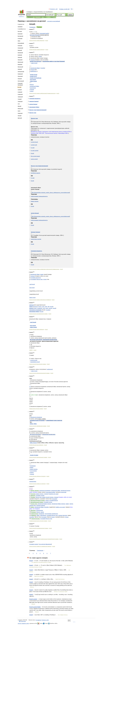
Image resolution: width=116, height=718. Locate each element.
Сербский (20, 89)
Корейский (20, 54)
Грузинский (20, 38)
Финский (19, 106)
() (54, 61)
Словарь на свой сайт (64, 9)
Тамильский (20, 96)
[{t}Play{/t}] (33, 29)
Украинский (20, 101)
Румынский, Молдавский (20, 84)
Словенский (20, 94)
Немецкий (20, 69)
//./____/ (51, 192)
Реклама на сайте (45, 619)
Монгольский (20, 66)
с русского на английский (53, 21)
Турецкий (19, 99)
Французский (20, 108)
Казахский (20, 50)
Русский (19, 87)
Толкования (30, 17)
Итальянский (20, 47)
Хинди (19, 110)
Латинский (20, 57)
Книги (45, 17)
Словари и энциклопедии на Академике (39, 12)
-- (44, 269)
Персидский (20, 76)
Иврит (19, 40)
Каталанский (20, 52)
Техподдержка (38, 619)
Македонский (20, 62)
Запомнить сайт (54, 9)
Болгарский (20, 33)
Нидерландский (21, 71)
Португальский (21, 80)
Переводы (38, 17)
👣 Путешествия (22, 621)
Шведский (20, 117)
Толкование (32, 27)
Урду (19, 103)
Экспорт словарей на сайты (23, 623)
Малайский (20, 64)
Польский (20, 78)
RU (71, 9)
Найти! (70, 14)
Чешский (19, 115)
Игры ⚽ (52, 17)
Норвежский (20, 73)
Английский (20, 26)
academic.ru (21, 16)
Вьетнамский (20, 36)
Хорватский (20, 113)
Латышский (20, 59)
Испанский (20, 45)
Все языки (20, 31)
